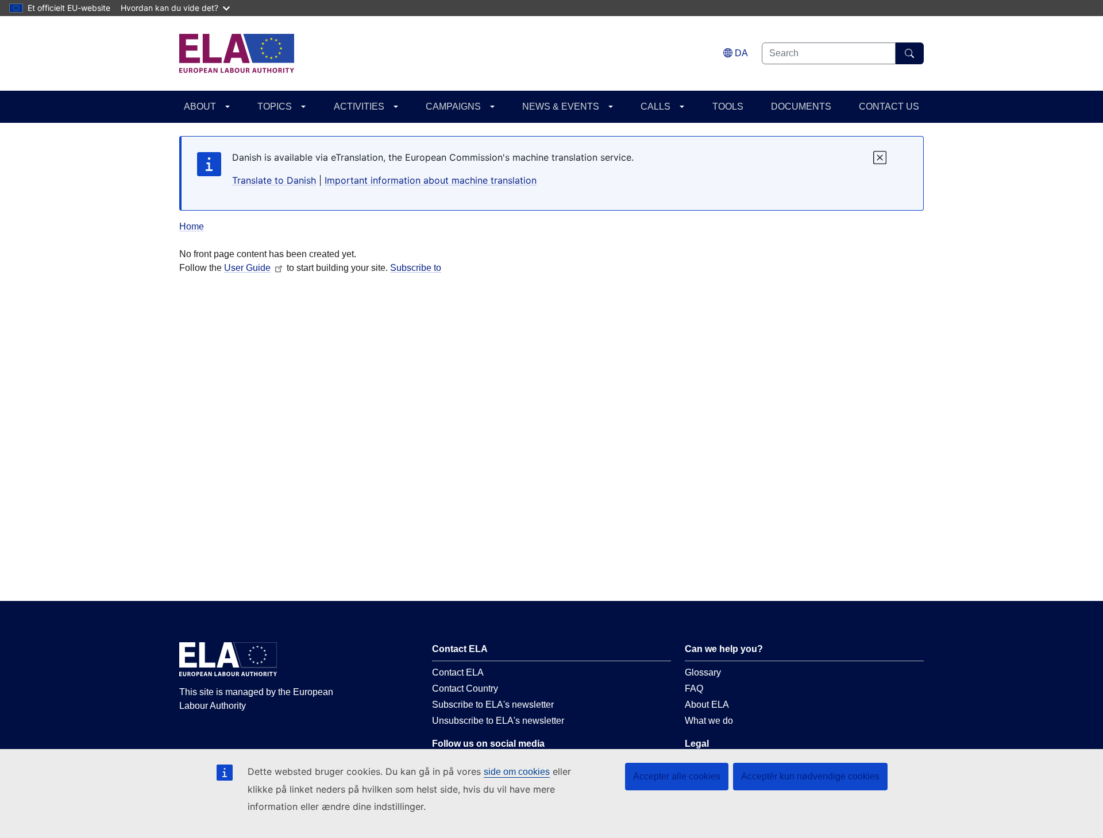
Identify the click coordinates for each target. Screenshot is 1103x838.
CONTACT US (889, 106)
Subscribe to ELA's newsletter (493, 704)
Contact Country (465, 688)
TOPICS (274, 106)
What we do (709, 721)
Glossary (703, 672)
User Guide (247, 268)
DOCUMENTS (801, 106)
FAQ (694, 688)
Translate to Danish (274, 180)
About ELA (707, 704)
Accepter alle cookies (676, 776)
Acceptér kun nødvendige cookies (810, 776)
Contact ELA (458, 672)
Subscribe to (415, 268)
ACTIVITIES (359, 106)
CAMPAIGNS (453, 106)
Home (191, 226)
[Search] (910, 53)
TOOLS (727, 106)
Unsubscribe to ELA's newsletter (498, 721)
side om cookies (517, 772)
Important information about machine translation (431, 180)
